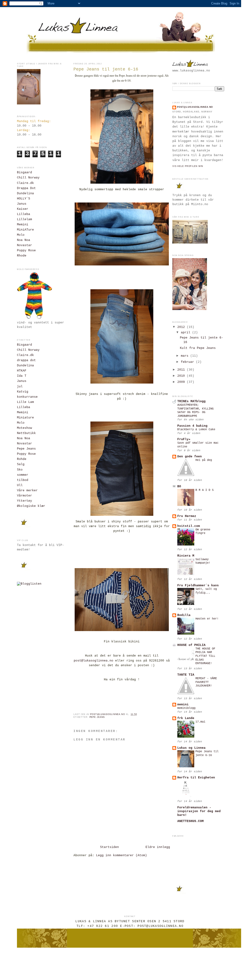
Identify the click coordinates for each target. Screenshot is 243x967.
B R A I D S (204, 490)
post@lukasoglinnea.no (93, 660)
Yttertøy (24, 501)
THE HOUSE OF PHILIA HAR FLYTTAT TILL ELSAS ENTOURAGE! (205, 656)
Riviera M (185, 556)
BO (179, 486)
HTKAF (21, 370)
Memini (22, 224)
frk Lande (185, 718)
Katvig (22, 391)
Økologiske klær (31, 506)
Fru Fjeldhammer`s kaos (198, 585)
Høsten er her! (207, 618)
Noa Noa (23, 240)
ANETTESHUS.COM (190, 821)
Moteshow (24, 428)
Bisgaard (24, 172)
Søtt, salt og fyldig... (206, 591)
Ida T (21, 376)
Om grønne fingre (202, 531)
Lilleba (23, 214)
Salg (20, 464)
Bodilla (183, 615)
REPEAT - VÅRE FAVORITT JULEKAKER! (206, 682)
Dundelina (25, 193)
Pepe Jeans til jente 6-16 (207, 753)
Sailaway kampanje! (202, 561)
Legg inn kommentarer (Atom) (121, 855)
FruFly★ (183, 439)
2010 (182, 376)
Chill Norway (28, 177)
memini (183, 704)
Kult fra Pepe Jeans (198, 348)
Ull (20, 485)
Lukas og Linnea (191, 748)
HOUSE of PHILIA (191, 645)
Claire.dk (25, 183)
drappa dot (26, 360)
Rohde (21, 459)
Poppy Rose (26, 250)
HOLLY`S (23, 198)
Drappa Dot (26, 188)
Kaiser (22, 209)
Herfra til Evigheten (196, 777)
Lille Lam (25, 402)
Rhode (21, 255)
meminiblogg (186, 708)
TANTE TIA (185, 675)
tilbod (22, 480)
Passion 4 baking (192, 426)
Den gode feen (189, 456)
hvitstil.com (188, 526)
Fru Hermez (186, 516)
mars (185, 356)
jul (20, 386)
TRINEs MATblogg (191, 401)
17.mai (200, 721)
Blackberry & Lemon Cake (196, 429)
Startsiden (109, 847)
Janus (21, 204)
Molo (20, 235)
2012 (182, 327)
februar (188, 362)
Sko (20, 469)
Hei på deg (203, 460)
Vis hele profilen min (187, 166)
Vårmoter (24, 495)
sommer (22, 475)
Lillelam (24, 219)
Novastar (24, 245)
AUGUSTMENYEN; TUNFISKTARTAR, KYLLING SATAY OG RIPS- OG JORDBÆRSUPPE (195, 410)
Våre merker (27, 490)
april (186, 332)
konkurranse (27, 397)
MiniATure (25, 229)
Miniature (25, 417)
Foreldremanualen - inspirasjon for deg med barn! (199, 811)
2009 (182, 382)
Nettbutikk (26, 433)
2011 (182, 370)
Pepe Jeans (26, 448)
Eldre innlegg (158, 847)
